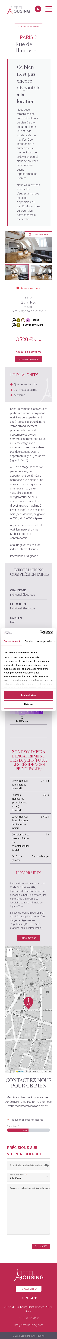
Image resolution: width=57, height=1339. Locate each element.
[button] (17, 272)
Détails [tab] (28, 641)
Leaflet (21, 1071)
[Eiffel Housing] (18, 9)
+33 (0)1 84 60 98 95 (28, 351)
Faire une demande (28, 359)
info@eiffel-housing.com (28, 1325)
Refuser (28, 704)
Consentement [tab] (12, 641)
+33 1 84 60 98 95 (28, 1318)
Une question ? (28, 938)
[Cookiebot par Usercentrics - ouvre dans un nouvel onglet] (40, 632)
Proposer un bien (29, 1289)
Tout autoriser (28, 695)
